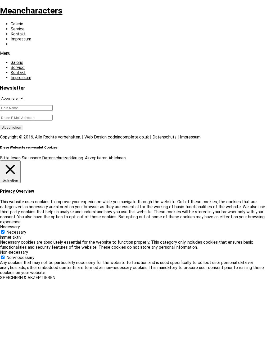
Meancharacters (31, 11)
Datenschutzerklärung (62, 157)
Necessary (16, 232)
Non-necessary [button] (14, 252)
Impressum (21, 38)
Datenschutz (164, 137)
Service (18, 28)
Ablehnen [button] (117, 157)
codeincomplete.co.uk (128, 137)
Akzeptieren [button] (96, 157)
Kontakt (18, 33)
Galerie (17, 23)
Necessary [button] (10, 226)
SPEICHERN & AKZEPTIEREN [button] (27, 277)
